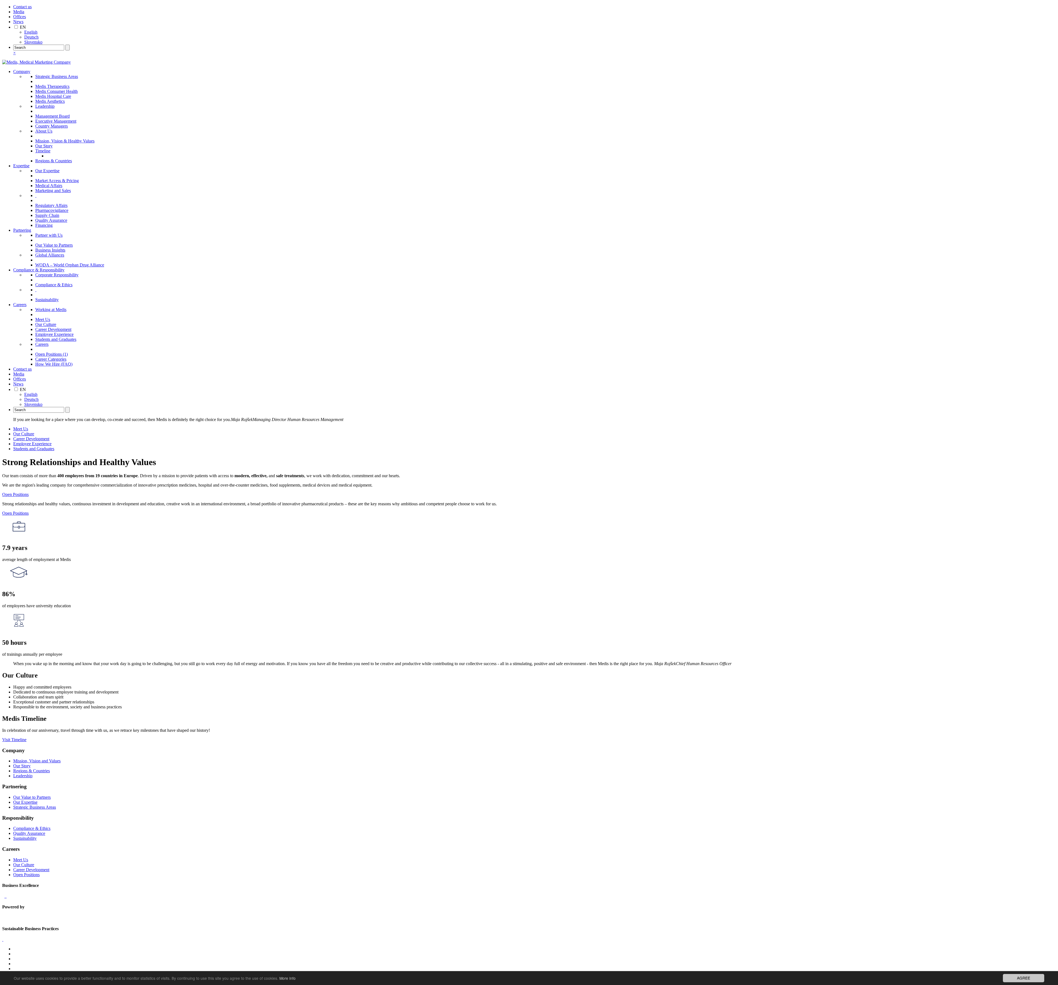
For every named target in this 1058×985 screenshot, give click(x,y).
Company (21, 71)
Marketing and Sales (53, 190)
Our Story (44, 146)
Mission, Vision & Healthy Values (65, 141)
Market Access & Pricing (57, 180)
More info (287, 978)
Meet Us (42, 319)
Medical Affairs (48, 185)
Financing (44, 225)
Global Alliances (49, 255)
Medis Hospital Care (53, 96)
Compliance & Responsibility (38, 270)
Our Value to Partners (54, 245)
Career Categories (50, 359)
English (30, 32)
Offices (19, 16)
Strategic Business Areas (56, 76)
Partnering (22, 230)
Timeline (42, 151)
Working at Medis (50, 309)
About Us (43, 131)
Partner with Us (49, 235)
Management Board (52, 116)
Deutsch (31, 37)
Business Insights (50, 250)
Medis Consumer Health (56, 91)
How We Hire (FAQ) (53, 364)
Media (18, 11)
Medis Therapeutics (52, 86)
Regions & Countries (53, 160)
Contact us (22, 6)
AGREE (1023, 978)
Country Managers (51, 126)
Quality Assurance (51, 220)
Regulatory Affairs (51, 205)
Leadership (45, 106)
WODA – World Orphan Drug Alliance (69, 265)
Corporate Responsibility (57, 274)
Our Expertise (47, 170)
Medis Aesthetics (50, 101)
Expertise (21, 165)
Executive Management (55, 121)
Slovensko (33, 42)
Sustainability (47, 299)
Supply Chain (47, 215)
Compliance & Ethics (53, 284)
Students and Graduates (55, 339)
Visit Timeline (14, 739)
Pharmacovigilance (51, 210)
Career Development (53, 329)
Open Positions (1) (51, 354)
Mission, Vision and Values (37, 761)
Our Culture (45, 324)
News (18, 21)
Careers (19, 304)
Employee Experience (54, 334)
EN (23, 27)
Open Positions (15, 494)
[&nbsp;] (35, 195)
